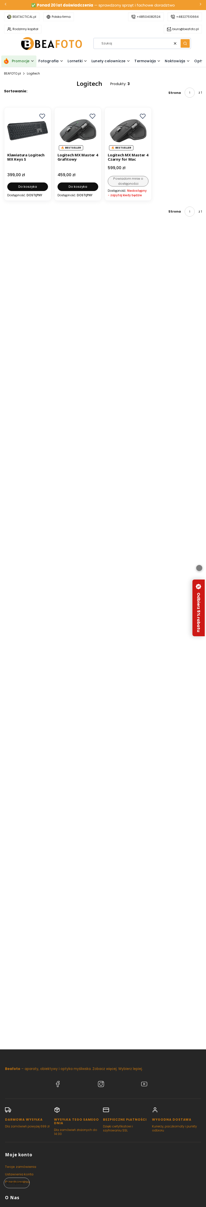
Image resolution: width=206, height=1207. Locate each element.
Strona (174, 92)
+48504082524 (149, 17)
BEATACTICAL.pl (24, 17)
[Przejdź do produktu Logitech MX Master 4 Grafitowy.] (78, 130)
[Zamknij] (199, 568)
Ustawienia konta (19, 1174)
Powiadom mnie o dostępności (128, 181)
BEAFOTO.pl (12, 73)
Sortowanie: (15, 91)
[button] (185, 43)
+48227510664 (187, 17)
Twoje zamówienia (20, 1166)
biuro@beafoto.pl (185, 29)
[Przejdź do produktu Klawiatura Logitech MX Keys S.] (27, 130)
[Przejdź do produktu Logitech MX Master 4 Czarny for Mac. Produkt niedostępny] (128, 130)
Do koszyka (27, 186)
